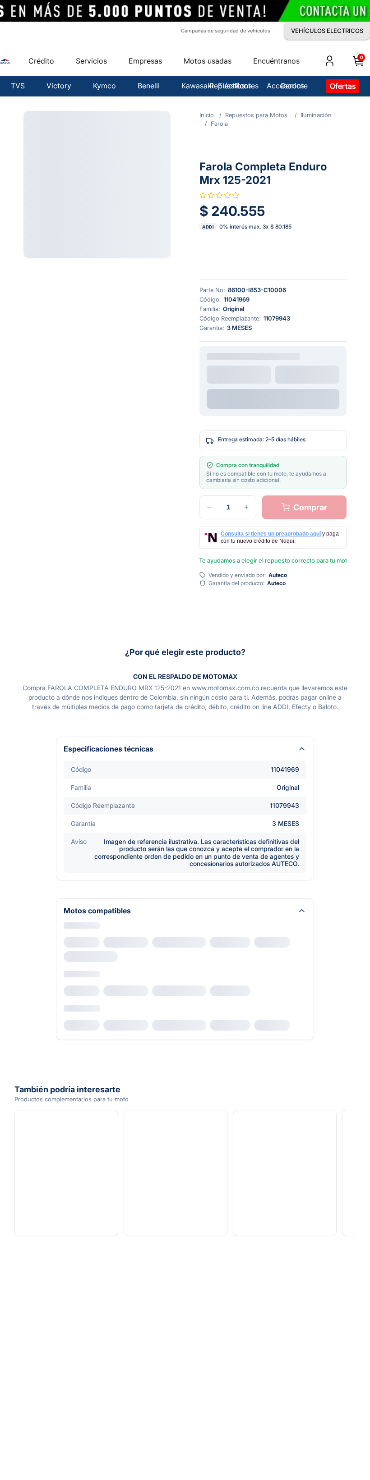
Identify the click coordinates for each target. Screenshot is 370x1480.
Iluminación (316, 115)
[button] (97, 184)
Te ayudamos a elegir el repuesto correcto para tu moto (273, 555)
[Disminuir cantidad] (209, 502)
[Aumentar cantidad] (246, 502)
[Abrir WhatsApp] (344, 1436)
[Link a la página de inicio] (206, 115)
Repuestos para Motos (256, 115)
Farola (219, 123)
